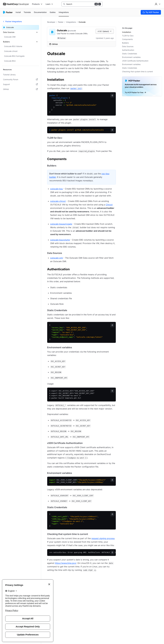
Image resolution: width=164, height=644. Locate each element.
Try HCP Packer (152, 12)
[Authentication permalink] (72, 269)
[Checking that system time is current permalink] (90, 534)
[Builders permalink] (58, 165)
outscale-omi (56, 258)
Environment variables (131, 57)
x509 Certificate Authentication (135, 61)
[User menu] (157, 4)
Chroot (109, 204)
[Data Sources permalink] (64, 253)
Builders (125, 43)
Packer (60, 22)
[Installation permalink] (66, 80)
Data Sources (127, 46)
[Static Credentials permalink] (69, 310)
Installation (126, 32)
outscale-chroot (58, 201)
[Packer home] (8, 12)
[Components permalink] (69, 159)
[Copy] (112, 95)
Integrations (71, 22)
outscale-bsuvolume (60, 240)
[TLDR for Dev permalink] (64, 137)
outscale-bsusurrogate (61, 224)
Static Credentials (129, 53)
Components (127, 39)
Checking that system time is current (137, 71)
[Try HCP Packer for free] (142, 86)
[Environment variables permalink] (74, 347)
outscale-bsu (56, 188)
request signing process (103, 538)
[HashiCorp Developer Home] (16, 4)
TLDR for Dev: (128, 36)
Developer (51, 22)
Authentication (128, 50)
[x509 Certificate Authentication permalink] (85, 443)
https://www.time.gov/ (65, 563)
